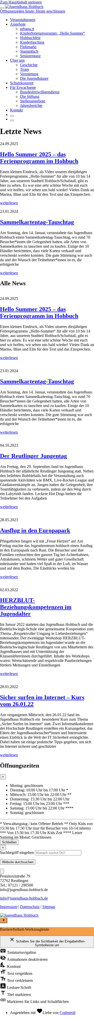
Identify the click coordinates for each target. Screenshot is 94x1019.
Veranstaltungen (22, 20)
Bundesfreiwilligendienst (39, 92)
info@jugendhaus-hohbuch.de (24, 898)
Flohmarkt (28, 47)
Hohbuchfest (30, 38)
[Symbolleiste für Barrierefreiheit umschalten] (3, 920)
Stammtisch (29, 51)
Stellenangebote (32, 101)
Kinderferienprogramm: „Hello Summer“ (52, 33)
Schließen (9, 842)
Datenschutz (30, 907)
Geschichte (29, 65)
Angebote (18, 24)
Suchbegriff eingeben (17, 852)
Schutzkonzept (21, 83)
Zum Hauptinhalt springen (21, 2)
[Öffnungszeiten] (12, 120)
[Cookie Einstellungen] (2, 871)
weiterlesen (9, 203)
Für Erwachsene (23, 87)
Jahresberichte (31, 105)
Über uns (17, 60)
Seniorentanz (30, 56)
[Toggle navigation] (2, 8)
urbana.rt (27, 29)
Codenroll (67, 1012)
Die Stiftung (29, 96)
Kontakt (16, 110)
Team (24, 69)
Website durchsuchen (17, 862)
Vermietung (29, 74)
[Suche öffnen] (12, 116)
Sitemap (48, 907)
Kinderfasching (32, 42)
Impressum (8, 907)
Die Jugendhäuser (34, 78)
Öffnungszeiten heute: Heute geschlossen (32, 11)
